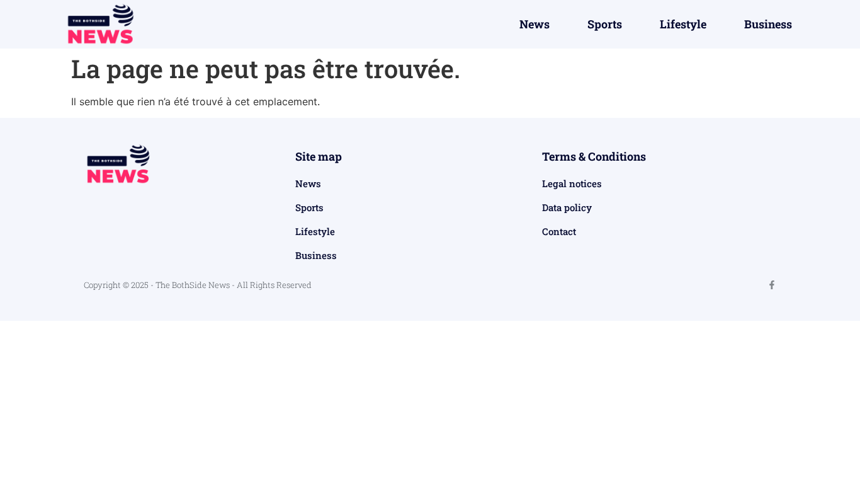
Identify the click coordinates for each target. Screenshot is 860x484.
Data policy (567, 207)
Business (768, 24)
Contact (559, 231)
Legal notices (572, 183)
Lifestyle (683, 24)
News (534, 24)
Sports (604, 24)
